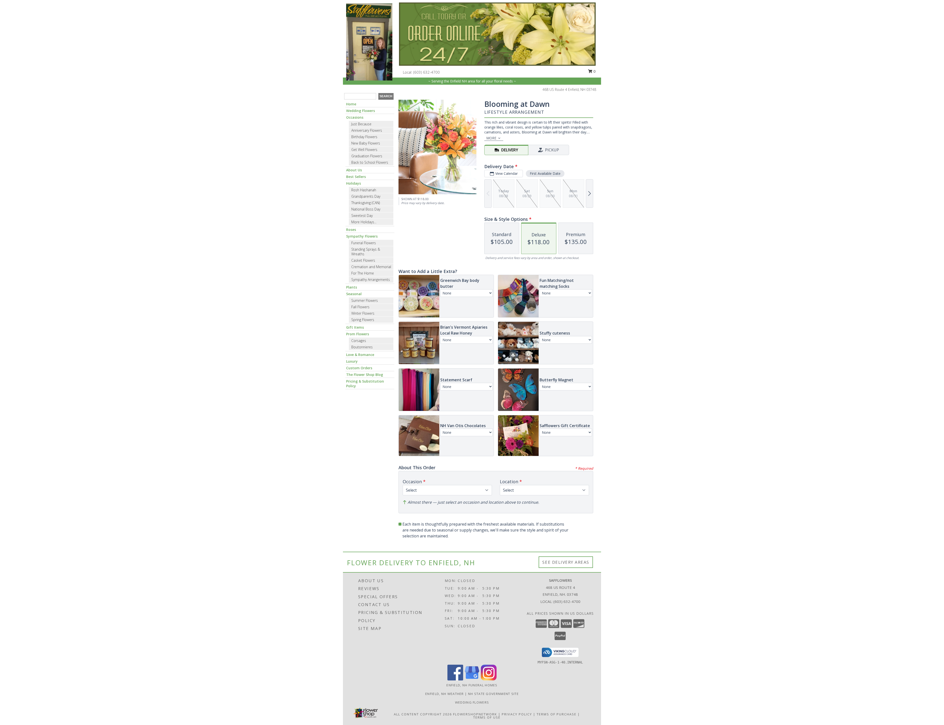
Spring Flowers (362, 319)
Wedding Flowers (360, 110)
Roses (351, 229)
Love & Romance (360, 354)
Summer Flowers (364, 300)
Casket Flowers (363, 260)
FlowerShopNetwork (475, 714)
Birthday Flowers (364, 136)
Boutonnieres (362, 347)
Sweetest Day (362, 215)
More (491, 138)
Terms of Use (487, 717)
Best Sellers (356, 176)
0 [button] (594, 71)
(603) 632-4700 (426, 72)
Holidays (353, 183)
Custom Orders (359, 368)
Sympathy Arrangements (370, 279)
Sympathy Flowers (362, 236)
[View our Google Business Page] (472, 679)
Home (351, 104)
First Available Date (545, 173)
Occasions (354, 117)
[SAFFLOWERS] (369, 41)
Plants (351, 287)
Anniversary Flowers (366, 130)
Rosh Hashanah (363, 190)
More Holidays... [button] (363, 222)
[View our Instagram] (489, 679)
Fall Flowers (360, 307)
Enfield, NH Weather (444, 694)
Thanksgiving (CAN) (365, 202)
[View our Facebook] (455, 679)
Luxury (352, 361)
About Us (354, 170)
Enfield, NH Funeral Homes (472, 685)
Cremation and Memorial (371, 266)
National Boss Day (365, 209)
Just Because (361, 124)
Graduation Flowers (366, 156)
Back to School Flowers (369, 162)
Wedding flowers (472, 702)
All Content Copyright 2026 (423, 714)
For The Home (362, 273)
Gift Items (355, 327)
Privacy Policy (517, 714)
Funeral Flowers (363, 243)
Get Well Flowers (364, 149)
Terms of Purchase (556, 714)
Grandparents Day (365, 196)
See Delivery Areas (565, 562)
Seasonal (354, 293)
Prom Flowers (357, 334)
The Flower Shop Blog (364, 374)
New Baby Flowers (365, 143)
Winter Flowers (362, 313)
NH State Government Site (493, 694)
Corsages (358, 340)
